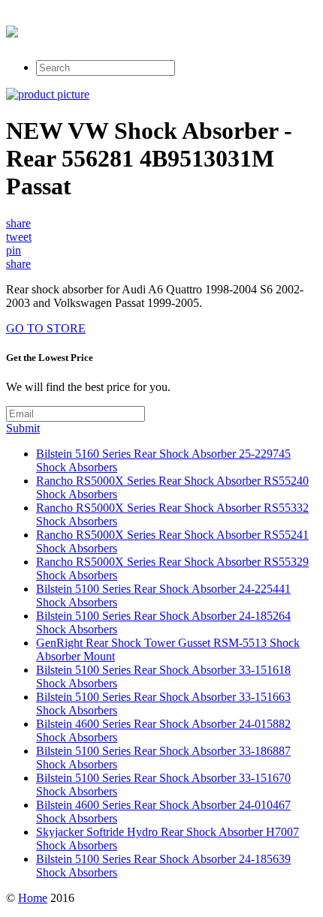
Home (32, 897)
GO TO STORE (46, 328)
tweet (19, 236)
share (18, 223)
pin (13, 250)
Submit (23, 428)
